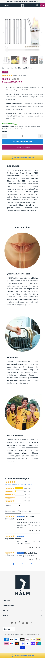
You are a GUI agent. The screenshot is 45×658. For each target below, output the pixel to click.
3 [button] (22, 564)
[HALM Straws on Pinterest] (19, 623)
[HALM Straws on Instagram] (23, 623)
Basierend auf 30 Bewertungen (18, 484)
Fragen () (26, 511)
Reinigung (12, 357)
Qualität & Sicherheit (18, 274)
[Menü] (1, 5)
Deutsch (7, 629)
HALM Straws (14, 634)
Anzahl (4, 131)
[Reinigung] (22, 334)
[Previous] (3, 32)
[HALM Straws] (22, 5)
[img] (9, 516)
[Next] (41, 32)
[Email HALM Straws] (30, 623)
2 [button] (17, 564)
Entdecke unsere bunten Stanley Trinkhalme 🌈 (22, 1)
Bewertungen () (13, 511)
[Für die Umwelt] (22, 412)
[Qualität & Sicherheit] (22, 250)
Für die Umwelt (15, 435)
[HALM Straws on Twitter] (12, 623)
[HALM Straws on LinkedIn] (26, 623)
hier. (27, 129)
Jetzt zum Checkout (22, 147)
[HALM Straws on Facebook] (15, 623)
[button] (7, 75)
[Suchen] (37, 5)
